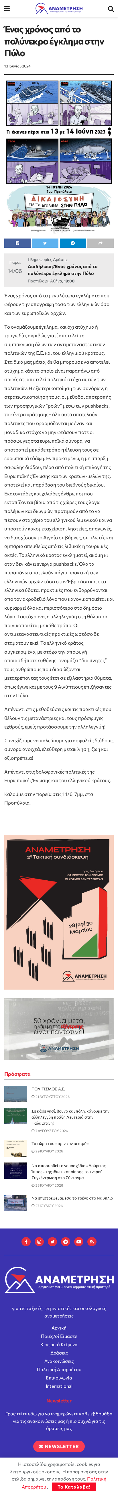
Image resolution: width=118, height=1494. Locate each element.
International (59, 1386)
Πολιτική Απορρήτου (59, 1369)
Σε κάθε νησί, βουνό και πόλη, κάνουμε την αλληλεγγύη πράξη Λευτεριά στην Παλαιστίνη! (70, 1117)
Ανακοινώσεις (59, 1361)
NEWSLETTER (61, 1446)
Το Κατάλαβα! (74, 1486)
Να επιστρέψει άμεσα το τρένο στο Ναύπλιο (72, 1197)
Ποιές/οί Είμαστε (59, 1336)
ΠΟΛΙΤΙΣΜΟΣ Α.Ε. (48, 1088)
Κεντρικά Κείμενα (59, 1344)
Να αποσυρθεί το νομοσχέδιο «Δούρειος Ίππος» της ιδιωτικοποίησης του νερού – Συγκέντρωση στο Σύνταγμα (69, 1171)
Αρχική (59, 1327)
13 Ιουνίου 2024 (17, 66)
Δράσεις (59, 1352)
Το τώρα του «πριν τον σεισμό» (60, 1143)
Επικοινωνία (59, 1377)
